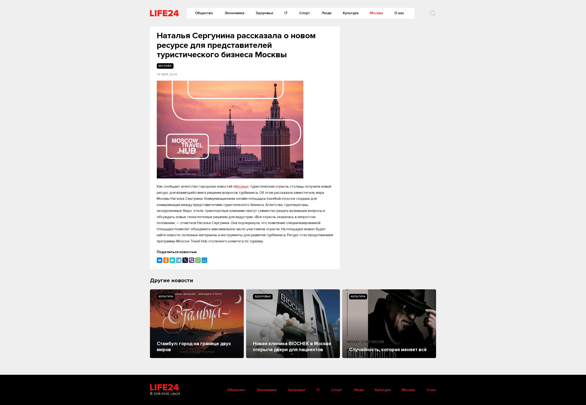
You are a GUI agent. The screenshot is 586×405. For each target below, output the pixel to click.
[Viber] (191, 260)
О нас (399, 13)
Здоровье (264, 13)
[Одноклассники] (166, 260)
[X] (185, 260)
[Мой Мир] (204, 260)
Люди (326, 13)
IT (286, 13)
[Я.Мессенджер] (172, 260)
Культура (350, 13)
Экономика (234, 13)
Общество (204, 13)
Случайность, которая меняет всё (388, 350)
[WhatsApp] (198, 260)
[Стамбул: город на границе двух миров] (197, 323)
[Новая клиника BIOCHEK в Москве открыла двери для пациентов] (293, 323)
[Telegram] (179, 260)
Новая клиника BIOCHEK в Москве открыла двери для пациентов (292, 347)
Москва (376, 13)
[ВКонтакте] (159, 260)
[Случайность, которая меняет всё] (389, 323)
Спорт (304, 13)
